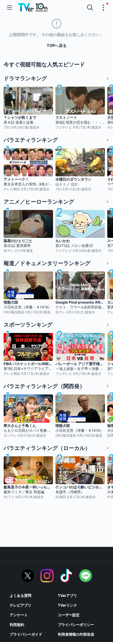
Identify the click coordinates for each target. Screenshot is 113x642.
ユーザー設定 (69, 615)
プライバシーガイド (26, 634)
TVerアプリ (67, 595)
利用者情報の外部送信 (76, 634)
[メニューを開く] (9, 7)
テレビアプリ (20, 605)
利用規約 (17, 624)
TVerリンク (67, 605)
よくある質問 (20, 595)
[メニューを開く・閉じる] (103, 7)
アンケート (19, 615)
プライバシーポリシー (76, 624)
